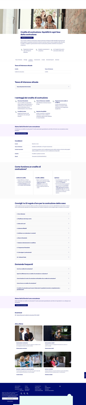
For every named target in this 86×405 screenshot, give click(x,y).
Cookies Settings (10, 401)
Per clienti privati (47, 387)
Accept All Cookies (10, 398)
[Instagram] (21, 393)
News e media (37, 387)
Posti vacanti (17, 387)
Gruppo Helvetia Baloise (39, 390)
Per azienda (47, 389)
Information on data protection (12, 396)
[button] (27, 38)
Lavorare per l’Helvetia (18, 389)
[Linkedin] (24, 393)
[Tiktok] (27, 394)
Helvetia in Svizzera (38, 389)
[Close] (18, 391)
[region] (10, 397)
